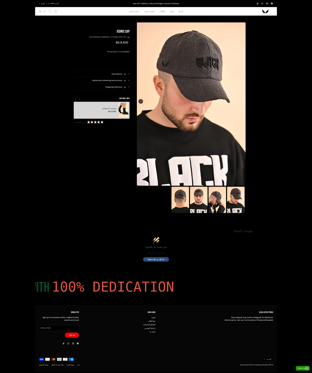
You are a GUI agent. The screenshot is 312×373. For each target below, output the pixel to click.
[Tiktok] (257, 3)
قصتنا (153, 317)
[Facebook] (271, 3)
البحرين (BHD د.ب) (53, 3)
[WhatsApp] (262, 3)
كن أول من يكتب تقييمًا (156, 259)
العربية (43, 3)
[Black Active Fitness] (265, 11)
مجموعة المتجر (134, 11)
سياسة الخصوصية (44, 365)
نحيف (172, 11)
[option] (191, 104)
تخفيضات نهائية (149, 11)
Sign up (72, 335)
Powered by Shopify (261, 365)
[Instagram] (267, 3)
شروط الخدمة (70, 365)
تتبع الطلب (151, 321)
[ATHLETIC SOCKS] (123, 110)
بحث (78, 365)
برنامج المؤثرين (149, 328)
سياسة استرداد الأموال (57, 365)
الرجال (180, 11)
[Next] (140, 101)
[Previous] (75, 98)
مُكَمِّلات (162, 11)
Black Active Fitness (247, 365)
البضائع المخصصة (149, 324)
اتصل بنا (152, 331)
